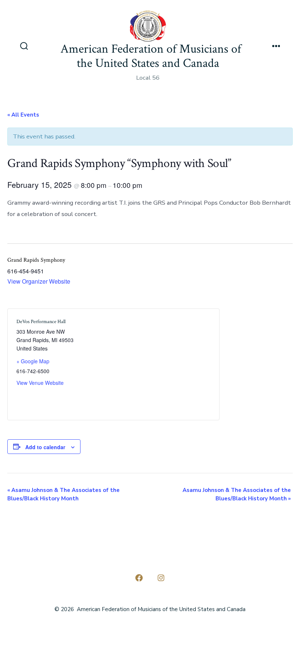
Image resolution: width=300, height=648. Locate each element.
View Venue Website (40, 382)
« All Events (23, 114)
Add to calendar (45, 447)
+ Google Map (32, 361)
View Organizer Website (38, 281)
